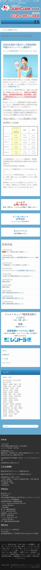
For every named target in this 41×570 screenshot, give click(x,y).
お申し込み (21, 544)
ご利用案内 (31, 544)
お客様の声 (5, 354)
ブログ (4, 350)
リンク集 (5, 358)
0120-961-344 (17, 501)
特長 (20, 325)
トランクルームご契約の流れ (29, 550)
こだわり (20, 318)
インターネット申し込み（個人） (15, 546)
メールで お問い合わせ (20, 204)
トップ (3, 544)
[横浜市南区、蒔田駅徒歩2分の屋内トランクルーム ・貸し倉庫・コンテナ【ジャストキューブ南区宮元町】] (20, 7)
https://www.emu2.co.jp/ (11, 521)
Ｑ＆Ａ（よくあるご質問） (9, 552)
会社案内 (33, 552)
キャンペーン (20, 232)
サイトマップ (6, 363)
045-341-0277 (11, 509)
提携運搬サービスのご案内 (20, 333)
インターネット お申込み (20, 218)
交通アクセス (24, 552)
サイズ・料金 (17, 548)
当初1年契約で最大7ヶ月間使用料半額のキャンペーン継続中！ (19, 46)
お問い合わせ (12, 544)
